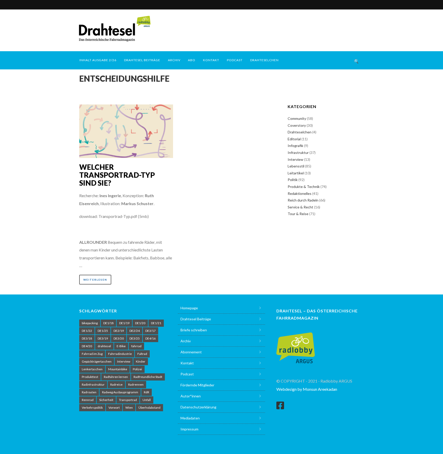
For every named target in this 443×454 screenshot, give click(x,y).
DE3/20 (119, 338)
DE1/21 (156, 323)
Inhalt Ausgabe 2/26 (97, 60)
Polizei (137, 369)
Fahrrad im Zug (92, 354)
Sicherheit (106, 400)
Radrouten (89, 392)
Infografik (295, 145)
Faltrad (142, 354)
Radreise (116, 384)
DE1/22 (87, 331)
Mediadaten (190, 418)
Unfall (147, 400)
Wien (129, 407)
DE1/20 (140, 323)
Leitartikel (296, 173)
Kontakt (211, 60)
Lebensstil (296, 166)
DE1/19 (124, 323)
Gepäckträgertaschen (97, 361)
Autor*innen (190, 396)
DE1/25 (103, 331)
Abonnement (191, 352)
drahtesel (104, 346)
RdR (146, 392)
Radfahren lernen (116, 377)
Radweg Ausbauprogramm (120, 392)
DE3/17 (150, 331)
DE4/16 (150, 338)
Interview (295, 159)
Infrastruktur (298, 152)
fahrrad (136, 346)
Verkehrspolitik (92, 407)
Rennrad (88, 400)
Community (297, 118)
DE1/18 (108, 323)
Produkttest (90, 377)
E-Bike (121, 346)
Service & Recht (300, 207)
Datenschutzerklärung (198, 407)
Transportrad (128, 400)
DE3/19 (103, 338)
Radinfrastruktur (93, 384)
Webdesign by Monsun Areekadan (306, 389)
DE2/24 (134, 331)
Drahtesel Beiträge (142, 60)
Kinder (140, 361)
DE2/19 (119, 331)
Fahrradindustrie (120, 354)
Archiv (174, 60)
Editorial (294, 139)
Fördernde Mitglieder (197, 385)
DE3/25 (134, 338)
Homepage (189, 308)
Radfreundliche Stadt (148, 377)
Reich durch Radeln (303, 200)
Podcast (235, 60)
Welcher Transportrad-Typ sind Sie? (117, 175)
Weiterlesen (95, 279)
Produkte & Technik (304, 186)
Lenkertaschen (92, 369)
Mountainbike (117, 369)
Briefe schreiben (193, 330)
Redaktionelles (299, 193)
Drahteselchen (264, 60)
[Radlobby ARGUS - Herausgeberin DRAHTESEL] (295, 344)
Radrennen (136, 384)
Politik (293, 179)
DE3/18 (87, 338)
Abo (191, 60)
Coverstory (297, 125)
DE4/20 (87, 346)
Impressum (189, 429)
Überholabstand (149, 407)
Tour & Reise (298, 214)
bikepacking (90, 323)
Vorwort (114, 407)
